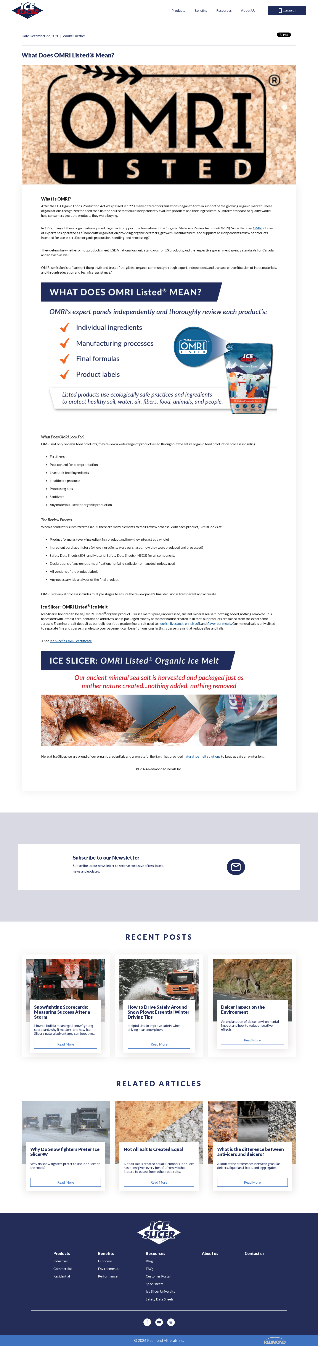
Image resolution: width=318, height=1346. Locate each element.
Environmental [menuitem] (108, 1268)
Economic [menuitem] (105, 1261)
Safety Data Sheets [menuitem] (160, 1299)
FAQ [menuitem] (149, 1268)
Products (178, 10)
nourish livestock (171, 623)
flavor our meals (219, 623)
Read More (65, 1044)
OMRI (257, 228)
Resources (224, 10)
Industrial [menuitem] (60, 1261)
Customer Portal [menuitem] (158, 1276)
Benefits (200, 10)
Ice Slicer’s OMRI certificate (71, 641)
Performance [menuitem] (107, 1276)
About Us (248, 10)
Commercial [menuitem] (62, 1268)
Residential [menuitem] (61, 1276)
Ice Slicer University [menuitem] (160, 1291)
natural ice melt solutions (201, 756)
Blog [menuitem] (149, 1261)
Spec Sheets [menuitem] (154, 1284)
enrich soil (192, 623)
